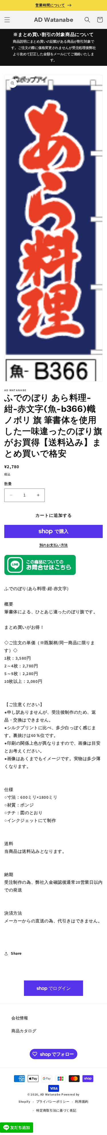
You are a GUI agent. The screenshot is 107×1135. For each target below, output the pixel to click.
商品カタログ (24, 1030)
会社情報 (19, 1018)
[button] (7, 19)
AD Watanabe (50, 1094)
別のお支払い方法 (53, 545)
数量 (8, 483)
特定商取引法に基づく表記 (56, 1110)
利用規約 (81, 1102)
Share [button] (16, 953)
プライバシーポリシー (53, 1102)
